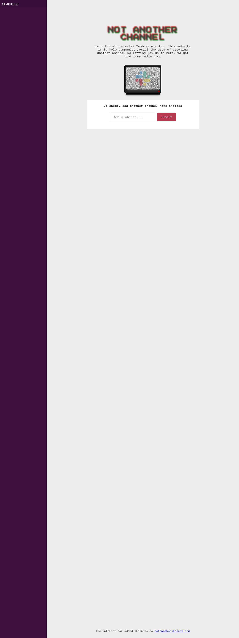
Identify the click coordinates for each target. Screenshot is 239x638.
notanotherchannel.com (172, 631)
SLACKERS (10, 3)
